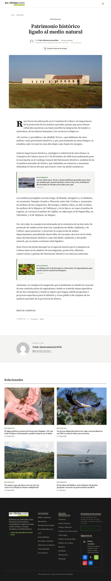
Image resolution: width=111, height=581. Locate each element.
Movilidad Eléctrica (45, 529)
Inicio (13, 15)
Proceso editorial (67, 40)
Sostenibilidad (43, 537)
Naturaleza (20, 15)
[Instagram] (85, 563)
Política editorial (65, 527)
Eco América (43, 553)
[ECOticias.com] (14, 4)
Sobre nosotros (64, 523)
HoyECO (61, 547)
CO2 (39, 533)
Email (42, 319)
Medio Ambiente (44, 517)
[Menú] (103, 4)
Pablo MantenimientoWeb (48, 40)
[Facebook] (85, 557)
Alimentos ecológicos (46, 545)
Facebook (34, 319)
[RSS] (96, 557)
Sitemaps (62, 559)
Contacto (62, 519)
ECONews (62, 551)
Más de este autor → (42, 351)
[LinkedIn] (90, 563)
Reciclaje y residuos (45, 541)
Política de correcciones (67, 531)
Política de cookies (65, 543)
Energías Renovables (46, 525)
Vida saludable (43, 549)
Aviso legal (62, 535)
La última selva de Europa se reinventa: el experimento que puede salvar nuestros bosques (64, 269)
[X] (90, 557)
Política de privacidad (66, 539)
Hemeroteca (63, 555)
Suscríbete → (90, 528)
